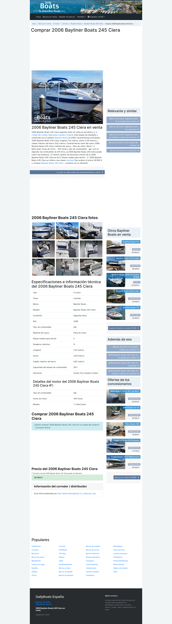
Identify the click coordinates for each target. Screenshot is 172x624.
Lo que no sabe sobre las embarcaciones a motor (79, 172)
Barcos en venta (50, 17)
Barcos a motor (64, 568)
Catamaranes (91, 568)
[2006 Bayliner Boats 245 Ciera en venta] (67, 230)
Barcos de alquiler (66, 572)
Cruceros (35, 550)
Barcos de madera (93, 546)
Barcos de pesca (38, 557)
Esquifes (35, 568)
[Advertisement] (67, 52)
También (80, 17)
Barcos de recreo (92, 550)
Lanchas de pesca (120, 553)
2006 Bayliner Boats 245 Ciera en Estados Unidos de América (123, 372)
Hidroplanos (117, 546)
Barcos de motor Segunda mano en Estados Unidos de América (123, 136)
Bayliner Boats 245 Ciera (52, 163)
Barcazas (35, 553)
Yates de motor (119, 550)
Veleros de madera (120, 568)
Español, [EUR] (96, 17)
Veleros (61, 557)
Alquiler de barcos (67, 17)
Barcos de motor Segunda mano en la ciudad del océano (123, 120)
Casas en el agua (38, 564)
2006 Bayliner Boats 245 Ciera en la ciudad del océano (123, 356)
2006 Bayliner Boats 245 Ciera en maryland (123, 364)
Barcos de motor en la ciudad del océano (123, 143)
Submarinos (36, 546)
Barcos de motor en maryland (123, 150)
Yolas (115, 572)
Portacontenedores (120, 561)
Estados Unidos (65, 135)
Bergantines (36, 561)
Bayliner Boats (61, 138)
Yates (61, 561)
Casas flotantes (92, 564)
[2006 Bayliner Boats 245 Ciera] (67, 97)
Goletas (34, 572)
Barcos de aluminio (66, 575)
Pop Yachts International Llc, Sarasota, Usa (76, 493)
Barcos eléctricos (92, 553)
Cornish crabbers (92, 572)
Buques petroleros (93, 557)
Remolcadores (118, 564)
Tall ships (62, 553)
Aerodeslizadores (65, 564)
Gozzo (34, 575)
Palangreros (117, 557)
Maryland (53, 135)
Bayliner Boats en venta (122, 328)
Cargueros (90, 561)
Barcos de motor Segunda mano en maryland (123, 128)
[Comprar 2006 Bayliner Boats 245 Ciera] (43, 230)
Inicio (38, 17)
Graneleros (90, 575)
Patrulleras (63, 550)
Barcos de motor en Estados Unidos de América (125, 348)
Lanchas (62, 546)
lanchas (70, 160)
